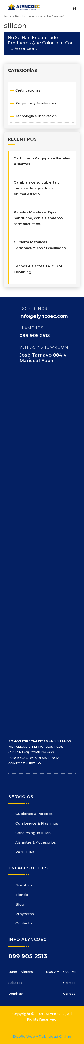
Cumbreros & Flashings (36, 823)
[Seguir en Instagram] (21, 781)
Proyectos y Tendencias (35, 103)
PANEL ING (25, 852)
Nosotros (23, 885)
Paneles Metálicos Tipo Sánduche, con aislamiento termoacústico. (38, 218)
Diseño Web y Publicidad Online (42, 1036)
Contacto (23, 923)
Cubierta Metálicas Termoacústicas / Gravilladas (40, 245)
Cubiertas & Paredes (34, 813)
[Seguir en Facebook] (12, 781)
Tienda (21, 894)
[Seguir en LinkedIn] (31, 781)
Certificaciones (28, 90)
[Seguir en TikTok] (40, 781)
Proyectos (24, 914)
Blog (19, 904)
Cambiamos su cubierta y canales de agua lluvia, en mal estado (37, 188)
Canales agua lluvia (33, 833)
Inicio (8, 16)
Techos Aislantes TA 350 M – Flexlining (39, 269)
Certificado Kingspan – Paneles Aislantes (42, 161)
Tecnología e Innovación (36, 116)
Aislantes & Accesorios (35, 842)
